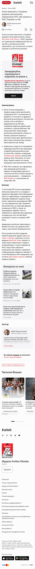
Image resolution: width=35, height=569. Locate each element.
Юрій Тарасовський (14, 23)
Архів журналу (7, 522)
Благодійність (7, 528)
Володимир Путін (18, 365)
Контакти (5, 479)
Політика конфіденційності (11, 503)
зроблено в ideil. (27, 565)
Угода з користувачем (9, 483)
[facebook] (7, 435)
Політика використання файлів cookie (15, 506)
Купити (13, 95)
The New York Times (10, 39)
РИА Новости (9, 178)
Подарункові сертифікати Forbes (13, 532)
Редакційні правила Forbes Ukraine (14, 510)
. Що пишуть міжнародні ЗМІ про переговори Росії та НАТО (11, 294)
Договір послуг (7, 489)
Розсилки (5, 500)
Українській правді (12, 156)
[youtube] (19, 435)
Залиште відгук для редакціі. (13, 357)
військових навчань (17, 257)
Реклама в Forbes (8, 525)
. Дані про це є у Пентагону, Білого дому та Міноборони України (14, 310)
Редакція (5, 513)
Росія (4, 365)
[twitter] (3, 435)
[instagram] (11, 435)
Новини (4, 8)
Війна (9, 365)
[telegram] (15, 435)
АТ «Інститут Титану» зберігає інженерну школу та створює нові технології (12, 405)
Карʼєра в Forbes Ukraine (10, 486)
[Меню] (31, 2)
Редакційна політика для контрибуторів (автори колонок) (16, 517)
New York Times (15, 240)
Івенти (4, 493)
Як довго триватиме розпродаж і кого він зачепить (11, 276)
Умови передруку (8, 496)
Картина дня (7, 284)
